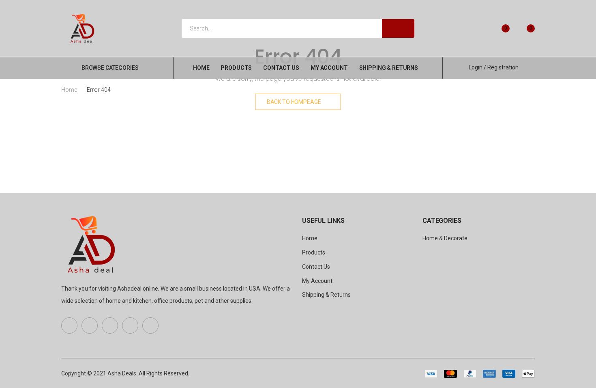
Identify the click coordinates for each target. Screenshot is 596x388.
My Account (329, 68)
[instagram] (150, 325)
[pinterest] (110, 325)
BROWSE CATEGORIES (110, 68)
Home (201, 68)
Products (236, 68)
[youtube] (130, 325)
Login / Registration (494, 67)
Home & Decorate (444, 238)
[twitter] (89, 325)
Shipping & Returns (388, 68)
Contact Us (281, 68)
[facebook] (69, 325)
